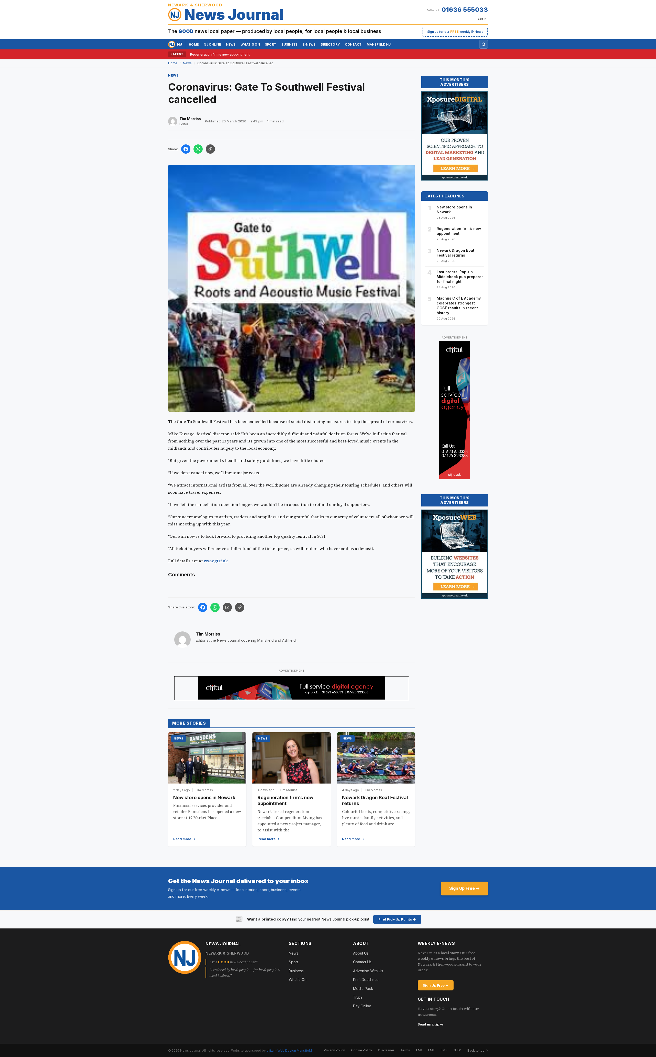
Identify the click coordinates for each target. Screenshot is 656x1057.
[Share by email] (227, 607)
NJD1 (457, 1050)
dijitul (270, 1050)
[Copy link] (210, 149)
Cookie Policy (361, 1050)
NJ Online (212, 44)
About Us (360, 953)
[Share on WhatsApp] (198, 149)
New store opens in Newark (204, 797)
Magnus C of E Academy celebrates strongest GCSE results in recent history (459, 305)
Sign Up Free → (464, 888)
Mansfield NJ (379, 44)
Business (289, 44)
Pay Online (362, 1006)
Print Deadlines (365, 979)
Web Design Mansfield (295, 1050)
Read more (182, 839)
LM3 (444, 1050)
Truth (357, 997)
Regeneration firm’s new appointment (220, 54)
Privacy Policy (334, 1050)
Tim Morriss (208, 634)
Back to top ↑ (477, 1050)
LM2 (431, 1050)
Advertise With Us (368, 970)
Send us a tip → (431, 1024)
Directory (330, 44)
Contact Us (362, 962)
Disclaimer (386, 1050)
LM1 (419, 1050)
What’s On (250, 44)
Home (194, 44)
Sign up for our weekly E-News (455, 32)
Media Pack (363, 988)
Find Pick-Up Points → (397, 919)
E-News (309, 44)
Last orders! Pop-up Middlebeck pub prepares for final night (460, 277)
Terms (405, 1050)
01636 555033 (465, 9)
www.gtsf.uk (216, 561)
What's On (297, 979)
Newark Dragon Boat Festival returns (455, 252)
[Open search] (483, 44)
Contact (353, 44)
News (230, 44)
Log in (482, 18)
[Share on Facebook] (185, 149)
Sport (270, 44)
